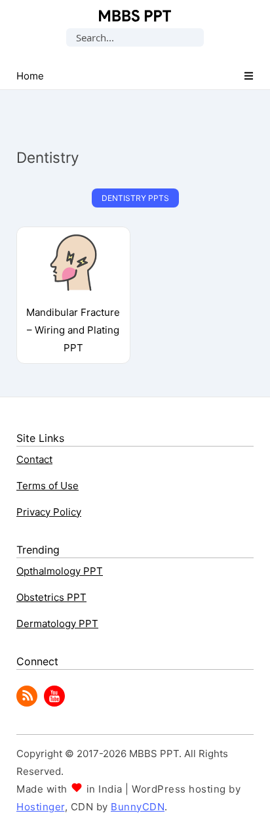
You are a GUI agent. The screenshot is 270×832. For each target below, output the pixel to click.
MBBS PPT (135, 16)
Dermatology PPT (57, 623)
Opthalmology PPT (59, 571)
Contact (34, 459)
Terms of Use (47, 485)
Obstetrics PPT (51, 597)
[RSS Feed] (26, 703)
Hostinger (40, 806)
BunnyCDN (137, 806)
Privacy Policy (48, 512)
